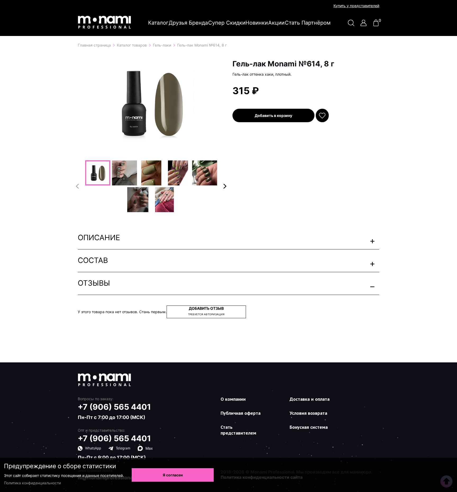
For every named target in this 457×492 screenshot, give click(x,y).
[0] (376, 24)
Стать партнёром (308, 22)
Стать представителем (238, 430)
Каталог (158, 22)
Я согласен (173, 475)
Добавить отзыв (206, 311)
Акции (276, 22)
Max (149, 448)
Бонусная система (309, 427)
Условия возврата (308, 413)
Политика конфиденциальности (32, 483)
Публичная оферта (241, 413)
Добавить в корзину (273, 115)
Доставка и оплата (310, 399)
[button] (225, 186)
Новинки (256, 22)
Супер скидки (226, 22)
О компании (233, 399)
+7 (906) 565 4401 (114, 407)
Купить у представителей (356, 6)
